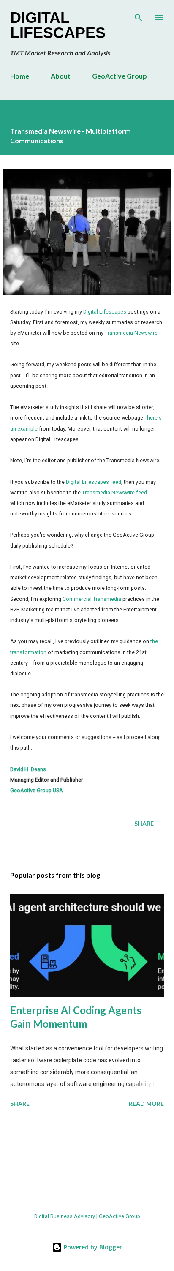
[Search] (138, 15)
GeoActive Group (119, 76)
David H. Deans (28, 769)
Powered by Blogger (92, 1247)
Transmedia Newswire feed (114, 492)
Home (19, 76)
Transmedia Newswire (131, 333)
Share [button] (144, 823)
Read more (146, 1103)
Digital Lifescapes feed (93, 482)
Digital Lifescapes (58, 25)
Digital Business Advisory (64, 1216)
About (61, 76)
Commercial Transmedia (92, 599)
